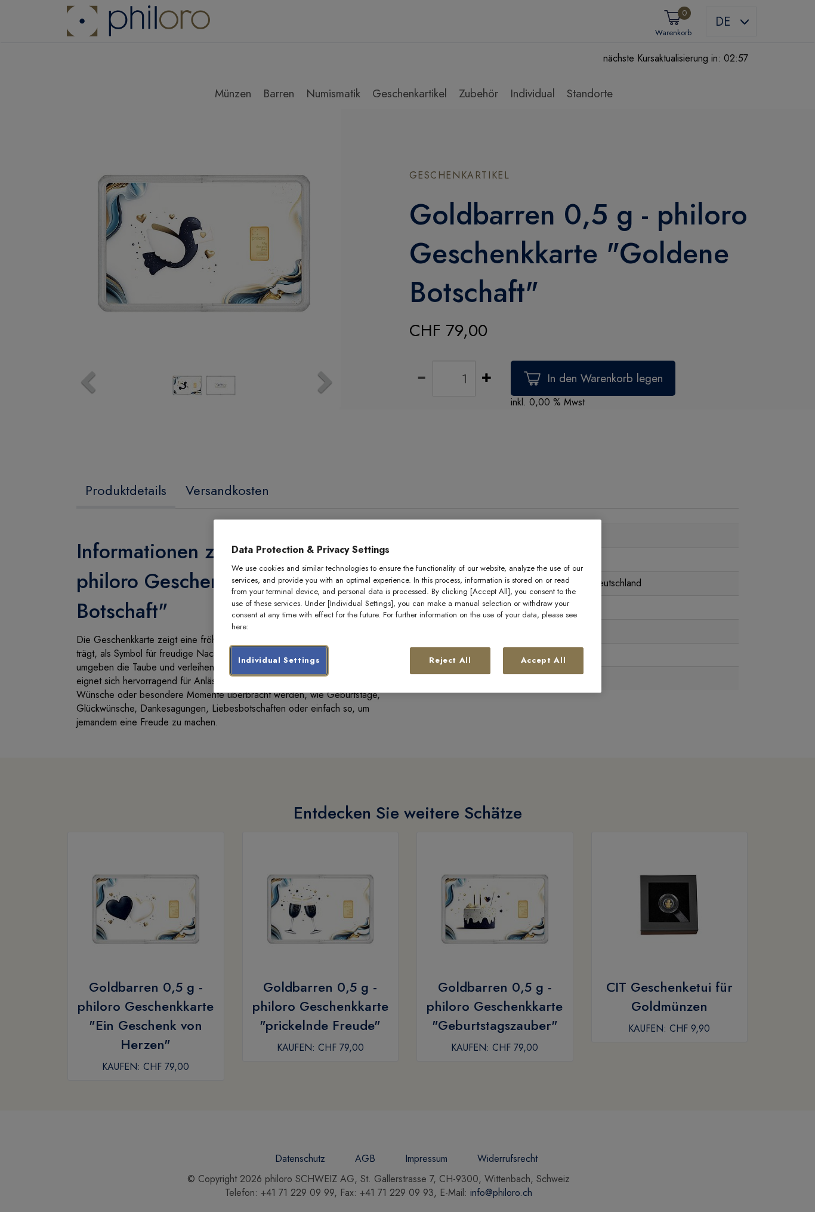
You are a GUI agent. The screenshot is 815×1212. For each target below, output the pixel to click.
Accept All (543, 660)
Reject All (450, 660)
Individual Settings (279, 660)
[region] (407, 606)
